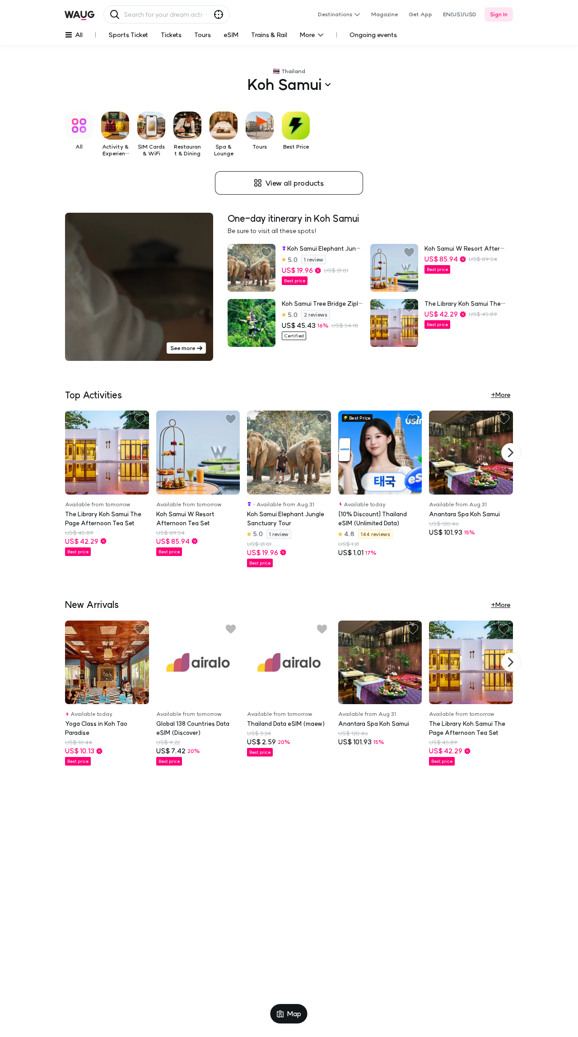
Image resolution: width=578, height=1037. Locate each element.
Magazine (384, 14)
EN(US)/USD (459, 14)
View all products (294, 182)
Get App (420, 14)
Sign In (499, 14)
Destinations (335, 14)
